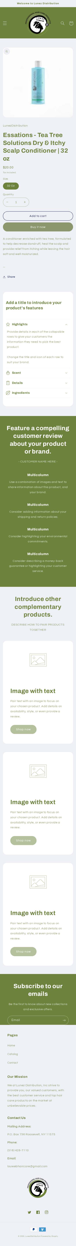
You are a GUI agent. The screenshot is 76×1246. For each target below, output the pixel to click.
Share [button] (11, 277)
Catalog (12, 1054)
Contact (12, 1062)
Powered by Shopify (49, 1236)
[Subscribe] (64, 1020)
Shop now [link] (23, 729)
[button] (5, 23)
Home (11, 1045)
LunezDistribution (32, 1236)
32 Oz (11, 185)
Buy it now (38, 227)
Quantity (8, 194)
